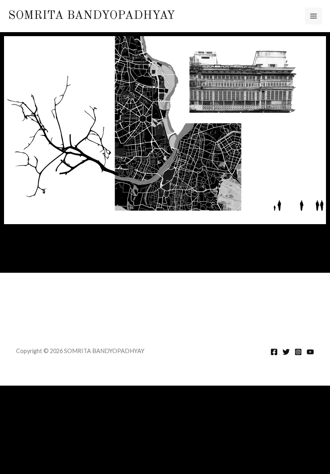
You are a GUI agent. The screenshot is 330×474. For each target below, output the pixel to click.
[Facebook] (274, 352)
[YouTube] (310, 352)
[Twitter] (286, 352)
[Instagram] (298, 352)
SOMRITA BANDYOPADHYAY (91, 16)
